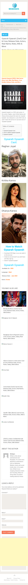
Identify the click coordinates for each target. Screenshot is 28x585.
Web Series (18, 24)
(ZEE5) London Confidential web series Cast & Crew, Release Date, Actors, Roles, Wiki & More (13, 440)
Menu (3, 20)
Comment (5, 492)
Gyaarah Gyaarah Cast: (9, 130)
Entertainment (9, 24)
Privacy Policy (17, 578)
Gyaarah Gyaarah (8, 134)
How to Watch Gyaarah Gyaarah (12, 132)
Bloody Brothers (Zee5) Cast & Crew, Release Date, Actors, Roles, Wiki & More (13, 310)
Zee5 (2, 26)
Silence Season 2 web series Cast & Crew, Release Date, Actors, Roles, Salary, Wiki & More (13, 362)
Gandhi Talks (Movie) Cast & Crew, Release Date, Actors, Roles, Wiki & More (13, 414)
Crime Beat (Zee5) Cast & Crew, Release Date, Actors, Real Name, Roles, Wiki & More (13, 388)
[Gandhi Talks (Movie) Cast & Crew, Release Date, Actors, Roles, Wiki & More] (14, 403)
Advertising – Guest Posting (11, 580)
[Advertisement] (14, 66)
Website (4, 525)
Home (2, 24)
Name (4, 512)
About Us (9, 578)
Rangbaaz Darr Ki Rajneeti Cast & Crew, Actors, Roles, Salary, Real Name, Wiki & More (13, 336)
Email (4, 519)
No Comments (20, 49)
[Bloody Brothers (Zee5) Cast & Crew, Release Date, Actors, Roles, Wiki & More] (14, 299)
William (4, 49)
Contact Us (22, 580)
